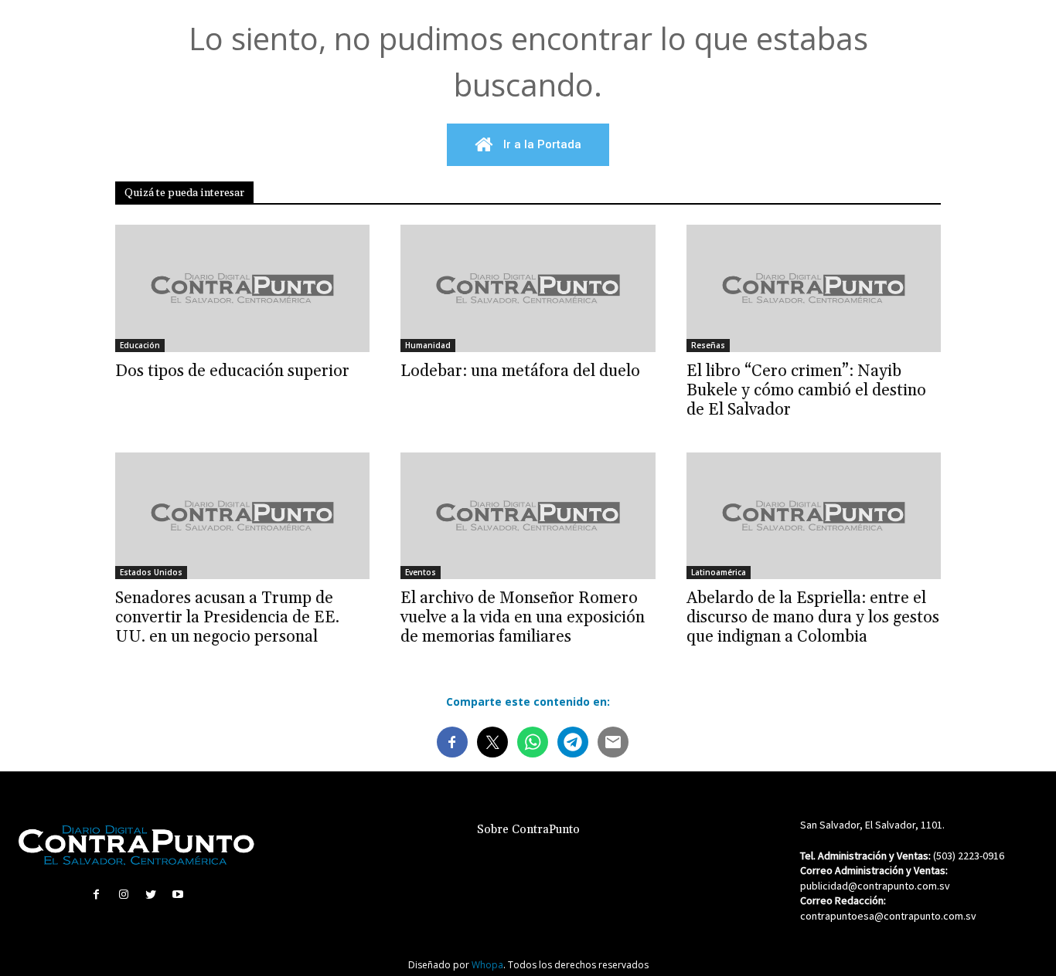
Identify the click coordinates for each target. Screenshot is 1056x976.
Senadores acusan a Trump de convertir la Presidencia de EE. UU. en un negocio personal (227, 617)
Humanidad (428, 345)
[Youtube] (178, 894)
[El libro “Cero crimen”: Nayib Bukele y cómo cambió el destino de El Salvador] (813, 288)
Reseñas (708, 345)
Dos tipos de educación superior (232, 371)
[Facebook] (96, 894)
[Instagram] (123, 894)
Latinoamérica (718, 572)
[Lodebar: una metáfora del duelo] (527, 288)
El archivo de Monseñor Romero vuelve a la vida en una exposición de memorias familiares (522, 617)
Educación (140, 345)
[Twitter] (151, 894)
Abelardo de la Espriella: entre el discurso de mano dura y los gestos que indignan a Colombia (812, 617)
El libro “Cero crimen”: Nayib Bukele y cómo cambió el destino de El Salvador (806, 390)
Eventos (420, 572)
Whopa (487, 964)
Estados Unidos (151, 572)
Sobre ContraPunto (528, 829)
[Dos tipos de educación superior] (242, 288)
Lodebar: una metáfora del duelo (520, 371)
